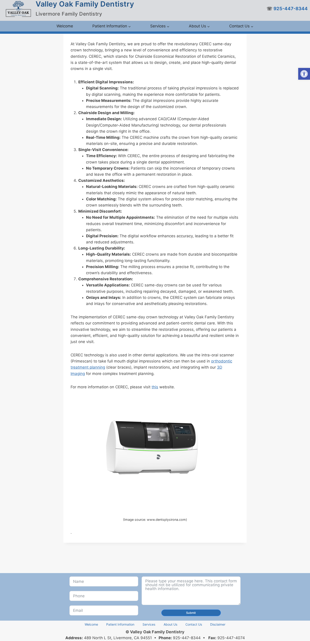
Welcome (65, 26)
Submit (191, 613)
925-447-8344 (291, 8)
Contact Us (193, 624)
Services (149, 624)
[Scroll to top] (298, 626)
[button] (304, 74)
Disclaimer (217, 624)
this (155, 387)
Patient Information (120, 624)
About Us (170, 624)
